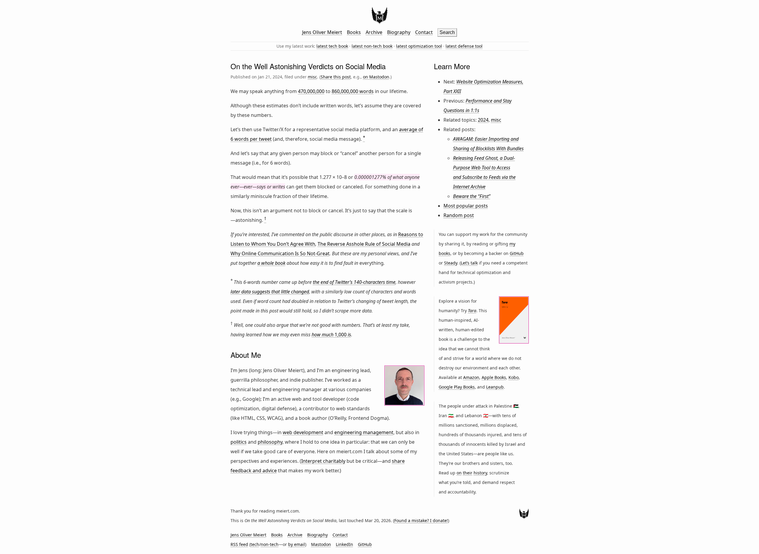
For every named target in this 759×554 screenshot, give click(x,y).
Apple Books (494, 377)
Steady (450, 263)
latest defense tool (464, 46)
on (459, 473)
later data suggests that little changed (270, 291)
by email (296, 544)
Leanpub (495, 387)
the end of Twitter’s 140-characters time (354, 282)
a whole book (271, 263)
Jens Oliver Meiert (322, 32)
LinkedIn (344, 544)
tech (255, 544)
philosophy (270, 442)
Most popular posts (465, 205)
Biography (398, 32)
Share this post (336, 77)
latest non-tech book (372, 46)
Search (447, 32)
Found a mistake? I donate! (421, 520)
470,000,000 (311, 91)
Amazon (471, 377)
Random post (458, 215)
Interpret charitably (323, 461)
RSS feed (239, 544)
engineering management (363, 432)
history (480, 473)
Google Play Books (457, 387)
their (467, 473)
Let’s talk (469, 263)
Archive (374, 32)
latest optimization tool (419, 46)
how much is (331, 334)
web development (303, 432)
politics (239, 442)
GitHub (517, 253)
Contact (424, 32)
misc (312, 77)
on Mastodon (376, 77)
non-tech (270, 544)
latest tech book (332, 46)
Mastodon (321, 544)
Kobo (513, 377)
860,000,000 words (353, 91)
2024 (483, 120)
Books (354, 32)
